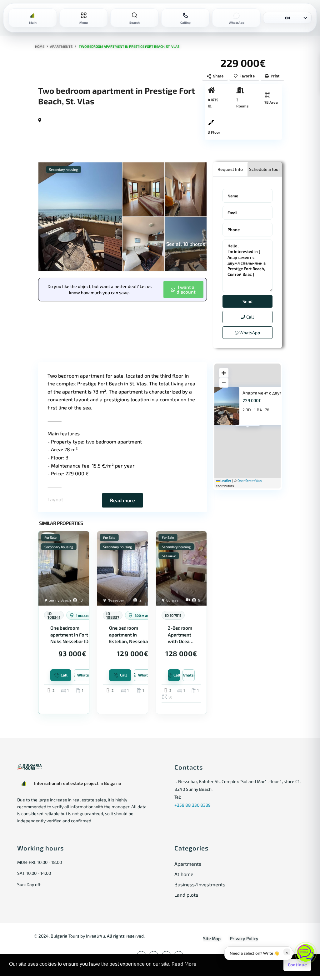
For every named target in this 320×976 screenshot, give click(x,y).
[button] (183, 289)
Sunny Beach (60, 600)
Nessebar (116, 600)
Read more (122, 500)
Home (39, 46)
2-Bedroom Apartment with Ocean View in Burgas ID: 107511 (180, 635)
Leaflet (225, 480)
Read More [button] (184, 964)
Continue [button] (297, 964)
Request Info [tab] (230, 169)
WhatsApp (249, 332)
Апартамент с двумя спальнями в (277, 392)
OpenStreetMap (250, 480)
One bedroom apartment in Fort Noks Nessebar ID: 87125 (70, 635)
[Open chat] (305, 953)
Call (249, 317)
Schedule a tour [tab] (264, 169)
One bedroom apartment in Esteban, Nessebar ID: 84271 (129, 635)
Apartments (61, 46)
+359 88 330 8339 (192, 805)
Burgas (172, 600)
